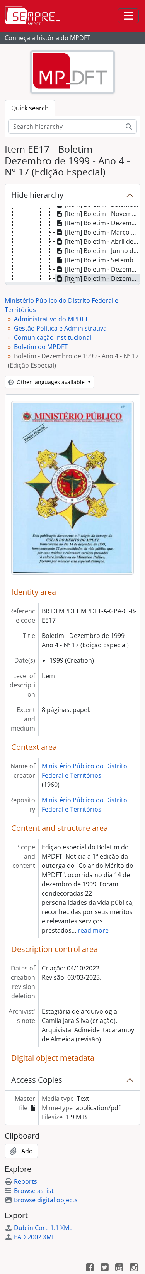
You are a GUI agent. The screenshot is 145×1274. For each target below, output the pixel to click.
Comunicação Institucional (52, 337)
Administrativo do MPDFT (51, 319)
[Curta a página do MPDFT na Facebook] (89, 1268)
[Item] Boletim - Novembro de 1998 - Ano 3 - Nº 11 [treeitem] (102, 213)
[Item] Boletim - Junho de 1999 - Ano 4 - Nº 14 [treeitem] (102, 250)
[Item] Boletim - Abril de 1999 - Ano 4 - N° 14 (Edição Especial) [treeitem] (102, 241)
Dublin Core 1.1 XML (43, 1227)
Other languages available (50, 382)
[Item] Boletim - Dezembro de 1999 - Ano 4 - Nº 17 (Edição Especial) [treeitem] (102, 278)
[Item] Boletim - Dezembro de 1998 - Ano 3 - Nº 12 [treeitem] (102, 223)
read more (93, 930)
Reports (25, 1181)
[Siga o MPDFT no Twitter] (104, 1268)
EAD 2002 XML (34, 1237)
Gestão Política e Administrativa (60, 328)
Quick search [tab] (30, 108)
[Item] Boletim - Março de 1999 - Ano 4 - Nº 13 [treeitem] (102, 232)
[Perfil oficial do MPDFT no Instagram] (133, 1268)
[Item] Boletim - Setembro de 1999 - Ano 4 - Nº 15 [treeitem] (102, 260)
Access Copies (36, 1080)
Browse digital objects (46, 1200)
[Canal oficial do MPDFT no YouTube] (119, 1268)
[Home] (36, 16)
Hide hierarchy (37, 195)
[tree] (72, 244)
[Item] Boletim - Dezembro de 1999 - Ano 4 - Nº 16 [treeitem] (102, 269)
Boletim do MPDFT (41, 347)
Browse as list (34, 1190)
